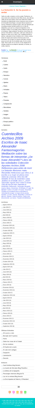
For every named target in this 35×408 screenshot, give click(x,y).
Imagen (5, 114)
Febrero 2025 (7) (7, 251)
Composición (7, 104)
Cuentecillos (12, 134)
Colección (23, 162)
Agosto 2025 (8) (7, 235)
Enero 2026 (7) (7, 222)
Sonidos (6, 111)
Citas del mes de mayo (9, 184)
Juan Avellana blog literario (11, 365)
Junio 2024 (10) (7, 272)
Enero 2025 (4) (7, 254)
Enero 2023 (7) (7, 316)
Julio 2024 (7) (6, 269)
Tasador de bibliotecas (24, 198)
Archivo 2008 (18, 165)
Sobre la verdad (25, 183)
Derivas (15, 194)
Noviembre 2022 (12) (9, 321)
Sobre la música (17, 196)
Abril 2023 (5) (6, 308)
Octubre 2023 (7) (7, 292)
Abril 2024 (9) (6, 277)
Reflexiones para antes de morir (17, 168)
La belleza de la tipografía (11, 371)
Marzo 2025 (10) (7, 248)
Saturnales (5, 183)
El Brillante (22, 188)
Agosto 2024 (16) (7, 266)
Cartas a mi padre (12, 189)
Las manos (13, 198)
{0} (25, 51)
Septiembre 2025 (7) (8, 233)
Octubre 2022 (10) (8, 323)
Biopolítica (21, 194)
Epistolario (6, 125)
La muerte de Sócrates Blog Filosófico (15, 368)
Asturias (9, 196)
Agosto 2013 (14, 183)
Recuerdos (6, 173)
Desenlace (28, 189)
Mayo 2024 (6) (7, 274)
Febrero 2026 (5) (7, 220)
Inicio (17, 6)
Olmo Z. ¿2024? (24, 181)
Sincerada (20, 186)
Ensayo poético (8, 121)
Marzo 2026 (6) (7, 217)
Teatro (5, 96)
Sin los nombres (8, 344)
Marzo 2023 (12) (7, 310)
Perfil (5, 61)
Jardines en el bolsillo (10, 181)
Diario (5, 86)
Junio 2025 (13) (7, 241)
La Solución (12, 50)
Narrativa (6, 75)
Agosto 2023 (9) (7, 297)
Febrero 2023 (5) (7, 313)
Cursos (5, 79)
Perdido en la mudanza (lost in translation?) (15, 191)
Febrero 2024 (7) (7, 282)
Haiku (24, 170)
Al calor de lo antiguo (9, 350)
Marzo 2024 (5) (7, 279)
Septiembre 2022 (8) (8, 326)
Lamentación (7, 355)
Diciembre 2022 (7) (8, 318)
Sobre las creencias (9, 177)
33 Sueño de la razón (9, 347)
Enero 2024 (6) (7, 285)
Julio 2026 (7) (6, 207)
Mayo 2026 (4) (7, 212)
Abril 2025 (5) (6, 246)
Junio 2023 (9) (7, 303)
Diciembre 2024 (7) (8, 256)
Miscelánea (7, 107)
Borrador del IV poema (10, 336)
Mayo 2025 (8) (7, 243)
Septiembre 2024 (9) (8, 264)
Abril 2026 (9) (6, 215)
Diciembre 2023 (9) (8, 287)
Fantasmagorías (13, 150)
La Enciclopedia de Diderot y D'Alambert (16, 379)
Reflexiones (13, 186)
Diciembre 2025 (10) (8, 225)
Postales (6, 100)
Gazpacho (6, 352)
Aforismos (17, 170)
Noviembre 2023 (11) (9, 290)
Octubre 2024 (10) (8, 261)
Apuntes (6, 165)
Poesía (5, 93)
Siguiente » (23, 6)
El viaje (28, 188)
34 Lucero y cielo (8, 333)
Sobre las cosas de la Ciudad (12, 341)
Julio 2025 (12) (7, 238)
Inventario (17, 2)
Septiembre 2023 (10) (9, 295)
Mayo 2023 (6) (7, 305)
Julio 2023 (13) (7, 300)
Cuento (5, 64)
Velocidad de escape (8, 193)
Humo (5, 338)
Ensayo (5, 72)
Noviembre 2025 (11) (9, 228)
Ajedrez (5, 82)
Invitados (6, 89)
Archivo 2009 (12, 138)
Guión (5, 68)
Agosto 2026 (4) (7, 204)
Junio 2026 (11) (7, 210)
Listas (27, 179)
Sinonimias (14, 188)
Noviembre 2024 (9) (8, 259)
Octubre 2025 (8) (7, 230)
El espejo (21, 189)
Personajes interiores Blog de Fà (13, 373)
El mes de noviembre (17, 179)
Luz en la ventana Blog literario (13, 376)
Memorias (6, 118)
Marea (8, 188)
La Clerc (9, 194)
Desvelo (5, 358)
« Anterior (12, 6)
